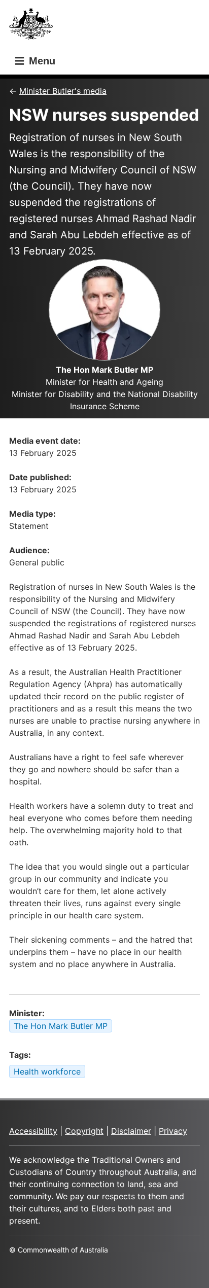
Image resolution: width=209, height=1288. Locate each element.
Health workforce (47, 1071)
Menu (40, 60)
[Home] (34, 27)
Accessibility (33, 1131)
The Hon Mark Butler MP (61, 1026)
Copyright (84, 1131)
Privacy (173, 1131)
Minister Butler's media (63, 91)
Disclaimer (131, 1131)
